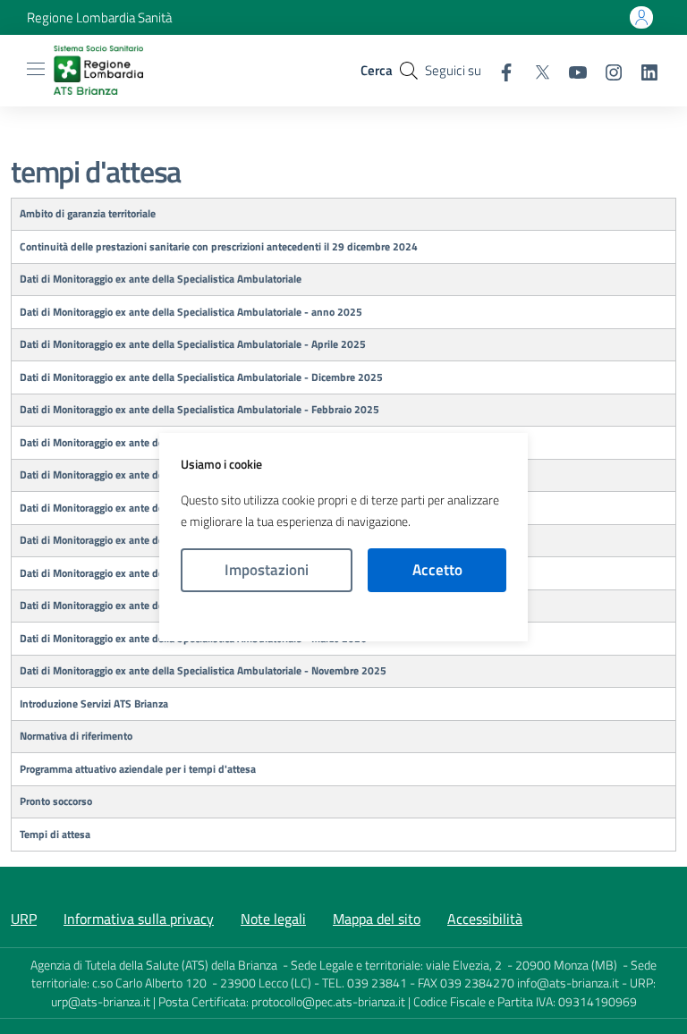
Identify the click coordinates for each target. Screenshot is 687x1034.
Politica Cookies (343, 617)
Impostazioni (267, 569)
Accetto (437, 569)
